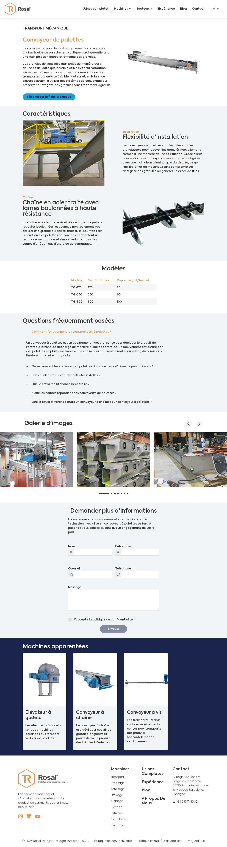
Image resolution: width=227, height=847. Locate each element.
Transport (117, 777)
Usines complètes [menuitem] (96, 8)
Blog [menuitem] (183, 8)
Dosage (116, 807)
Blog (146, 790)
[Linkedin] (29, 816)
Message (74, 587)
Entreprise (123, 546)
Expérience (153, 782)
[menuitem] (122, 9)
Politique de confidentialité (113, 841)
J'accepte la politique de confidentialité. (103, 619)
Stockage (117, 783)
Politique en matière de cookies (159, 841)
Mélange (117, 801)
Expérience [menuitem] (166, 8)
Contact (181, 769)
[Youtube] (37, 816)
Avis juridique (196, 841)
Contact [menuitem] (198, 8)
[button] (95, 331)
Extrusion (117, 813)
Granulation (119, 819)
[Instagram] (20, 816)
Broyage (117, 795)
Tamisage (118, 789)
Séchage (117, 825)
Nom (71, 546)
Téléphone (123, 568)
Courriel (74, 568)
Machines (120, 769)
